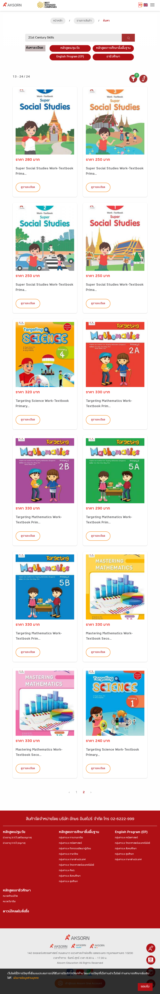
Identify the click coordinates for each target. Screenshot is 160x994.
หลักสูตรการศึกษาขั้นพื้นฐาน (113, 48)
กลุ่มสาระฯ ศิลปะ (67, 871)
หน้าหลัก (57, 21)
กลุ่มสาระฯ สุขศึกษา (68, 882)
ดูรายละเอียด (28, 187)
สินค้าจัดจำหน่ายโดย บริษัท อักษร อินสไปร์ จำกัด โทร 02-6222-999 (80, 819)
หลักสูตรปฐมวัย (14, 832)
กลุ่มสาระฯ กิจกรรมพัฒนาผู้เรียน (75, 849)
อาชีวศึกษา (113, 57)
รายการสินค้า (84, 21)
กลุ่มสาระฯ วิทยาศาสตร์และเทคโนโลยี (76, 865)
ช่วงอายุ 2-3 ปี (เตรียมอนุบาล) (17, 838)
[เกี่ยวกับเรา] (150, 948)
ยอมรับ (145, 987)
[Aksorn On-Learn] (150, 960)
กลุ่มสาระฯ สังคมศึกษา (70, 876)
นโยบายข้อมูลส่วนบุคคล (26, 978)
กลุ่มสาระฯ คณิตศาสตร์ (70, 843)
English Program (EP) (70, 57)
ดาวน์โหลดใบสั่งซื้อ (16, 911)
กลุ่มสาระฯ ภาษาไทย (68, 854)
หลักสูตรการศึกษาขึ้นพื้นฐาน (79, 832)
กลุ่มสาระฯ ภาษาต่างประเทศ (72, 860)
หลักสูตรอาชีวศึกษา (17, 890)
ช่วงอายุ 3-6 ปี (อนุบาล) (14, 843)
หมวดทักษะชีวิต (10, 896)
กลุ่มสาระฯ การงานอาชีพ (71, 838)
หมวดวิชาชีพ (9, 902)
